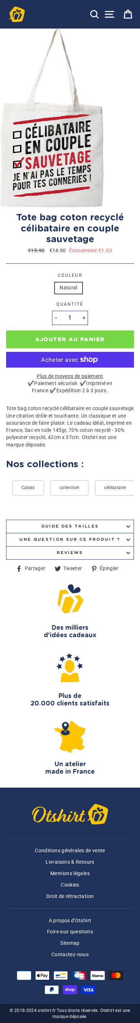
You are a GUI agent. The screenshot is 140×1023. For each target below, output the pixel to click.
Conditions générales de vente (70, 851)
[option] (52, 118)
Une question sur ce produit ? (69, 540)
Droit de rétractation (70, 896)
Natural (69, 288)
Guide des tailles (70, 526)
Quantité (70, 304)
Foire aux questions (70, 932)
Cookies (70, 885)
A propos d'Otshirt (70, 921)
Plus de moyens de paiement (70, 376)
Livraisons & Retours (70, 862)
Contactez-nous (70, 955)
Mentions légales (70, 873)
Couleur (70, 275)
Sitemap (70, 943)
